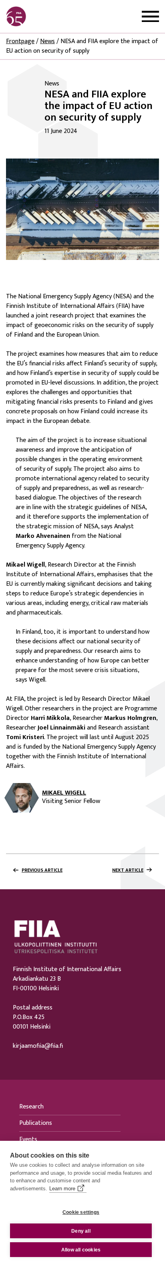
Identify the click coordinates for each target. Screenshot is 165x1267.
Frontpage (20, 41)
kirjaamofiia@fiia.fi (38, 1046)
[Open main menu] (150, 16)
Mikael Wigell (64, 793)
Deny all (81, 1231)
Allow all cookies (81, 1250)
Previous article (42, 870)
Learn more (62, 1189)
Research (31, 1106)
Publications (35, 1123)
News (47, 41)
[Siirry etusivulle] (44, 16)
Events (28, 1139)
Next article (127, 870)
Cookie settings (80, 1212)
